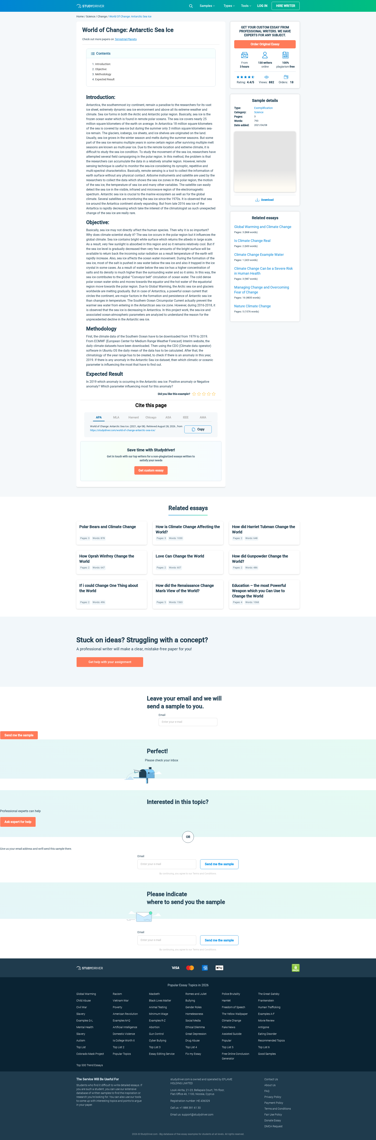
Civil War (81, 1007)
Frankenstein (266, 1000)
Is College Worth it (124, 1040)
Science (91, 16)
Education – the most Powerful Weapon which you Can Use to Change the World (259, 590)
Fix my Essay (193, 1053)
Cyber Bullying (157, 1040)
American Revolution (125, 1013)
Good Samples (267, 1053)
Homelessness (194, 1013)
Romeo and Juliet (196, 993)
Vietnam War (121, 1000)
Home (80, 16)
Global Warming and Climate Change (262, 227)
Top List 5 (227, 1047)
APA (99, 417)
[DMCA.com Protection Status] (296, 968)
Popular (226, 1040)
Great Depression (195, 1033)
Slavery (80, 1013)
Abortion (154, 1027)
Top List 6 (264, 1047)
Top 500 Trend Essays (89, 1065)
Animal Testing (158, 1007)
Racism (117, 993)
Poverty (117, 1007)
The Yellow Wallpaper (235, 1013)
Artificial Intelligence (125, 1027)
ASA (168, 417)
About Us (270, 1085)
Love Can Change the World (180, 556)
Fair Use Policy (273, 1114)
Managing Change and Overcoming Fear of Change (261, 289)
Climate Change (231, 1020)
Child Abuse (83, 1000)
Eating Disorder (267, 1033)
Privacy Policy (272, 1096)
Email (162, 715)
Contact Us (271, 1079)
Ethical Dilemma (195, 1027)
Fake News (228, 1027)
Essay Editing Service (161, 1053)
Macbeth (154, 993)
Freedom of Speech (233, 1007)
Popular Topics (122, 1053)
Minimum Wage (158, 1013)
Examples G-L (84, 1020)
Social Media (193, 1020)
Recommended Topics (271, 1040)
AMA (203, 417)
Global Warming (86, 993)
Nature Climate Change (252, 306)
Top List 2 (118, 1047)
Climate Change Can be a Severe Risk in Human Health (263, 270)
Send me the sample (19, 735)
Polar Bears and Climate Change (107, 526)
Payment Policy (273, 1102)
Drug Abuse (192, 1040)
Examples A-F (266, 1013)
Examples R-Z (157, 1020)
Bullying (190, 1000)
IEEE (185, 417)
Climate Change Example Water (259, 254)
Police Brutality (231, 993)
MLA (116, 417)
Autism (80, 1040)
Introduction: (103, 64)
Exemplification (263, 107)
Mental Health (84, 1027)
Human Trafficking (269, 1007)
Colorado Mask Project (90, 1053)
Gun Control (156, 1033)
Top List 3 (155, 1047)
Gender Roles (193, 1007)
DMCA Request (273, 1126)
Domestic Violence (124, 1033)
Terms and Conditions (277, 1108)
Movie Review (266, 1020)
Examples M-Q (121, 1020)
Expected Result (105, 79)
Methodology (103, 74)
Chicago (151, 417)
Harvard (133, 417)
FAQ (266, 1091)
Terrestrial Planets (126, 39)
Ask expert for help (18, 822)
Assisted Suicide (231, 1033)
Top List (81, 1047)
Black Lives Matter (160, 1000)
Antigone (263, 1027)
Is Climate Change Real (252, 241)
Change (102, 16)
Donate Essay (272, 1120)
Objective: (101, 69)
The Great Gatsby (268, 993)
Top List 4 (191, 1047)
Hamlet (226, 1000)
